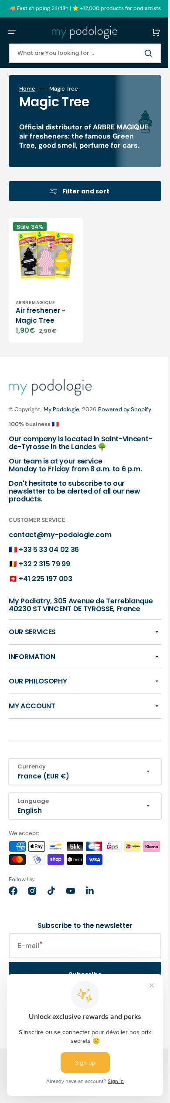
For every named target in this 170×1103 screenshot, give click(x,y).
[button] (12, 32)
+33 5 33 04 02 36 (49, 561)
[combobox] (78, 53)
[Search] (137, 53)
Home (27, 88)
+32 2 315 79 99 (44, 576)
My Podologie (61, 412)
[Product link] (43, 286)
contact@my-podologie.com (60, 546)
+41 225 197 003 (45, 590)
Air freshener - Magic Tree (40, 318)
